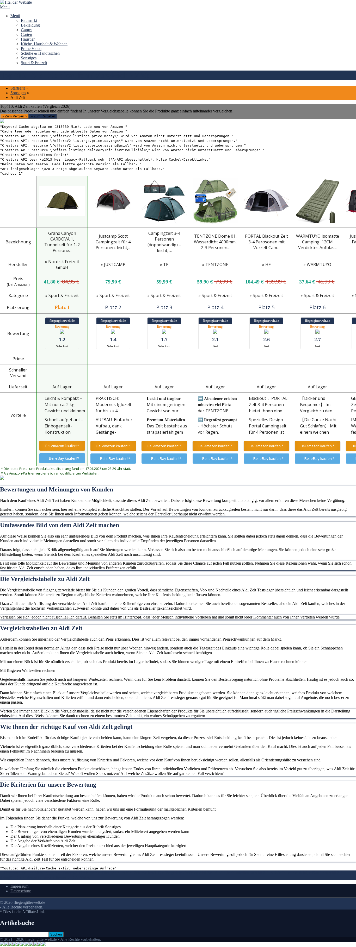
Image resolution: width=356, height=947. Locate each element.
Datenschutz (20, 891)
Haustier (28, 39)
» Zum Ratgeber (43, 116)
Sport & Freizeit (34, 62)
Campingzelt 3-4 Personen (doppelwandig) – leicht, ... (164, 241)
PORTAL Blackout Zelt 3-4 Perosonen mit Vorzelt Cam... (266, 241)
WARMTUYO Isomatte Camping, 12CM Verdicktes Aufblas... (317, 241)
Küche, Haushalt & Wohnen (44, 44)
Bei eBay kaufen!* (64, 458)
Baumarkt (29, 20)
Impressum (19, 886)
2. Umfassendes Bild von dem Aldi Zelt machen (114, 872)
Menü (15, 16)
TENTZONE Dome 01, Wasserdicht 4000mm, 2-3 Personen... (215, 241)
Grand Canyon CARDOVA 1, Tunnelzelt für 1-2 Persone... (62, 241)
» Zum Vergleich (14, 116)
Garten (26, 34)
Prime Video (31, 48)
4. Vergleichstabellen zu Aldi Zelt (243, 872)
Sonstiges (28, 58)
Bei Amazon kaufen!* (62, 445)
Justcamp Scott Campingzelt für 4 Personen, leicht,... (113, 241)
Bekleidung (30, 25)
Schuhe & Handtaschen (40, 53)
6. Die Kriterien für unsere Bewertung (43, 877)
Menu (5, 7)
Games (26, 30)
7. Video (82, 877)
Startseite (17, 88)
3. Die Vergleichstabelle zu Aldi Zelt (184, 872)
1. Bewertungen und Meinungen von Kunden (37, 872)
